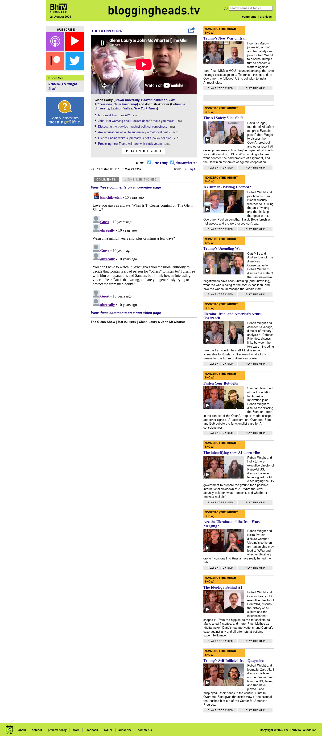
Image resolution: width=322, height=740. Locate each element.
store (76, 730)
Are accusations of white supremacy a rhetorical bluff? (134, 132)
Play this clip (255, 88)
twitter (108, 730)
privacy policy (57, 730)
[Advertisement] (65, 202)
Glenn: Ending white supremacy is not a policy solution (135, 138)
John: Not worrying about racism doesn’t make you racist (136, 120)
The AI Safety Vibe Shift (223, 117)
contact (37, 730)
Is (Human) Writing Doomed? (227, 186)
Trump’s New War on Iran (225, 38)
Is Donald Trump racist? (114, 115)
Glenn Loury (159, 163)
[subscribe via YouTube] (74, 49)
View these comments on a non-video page (126, 187)
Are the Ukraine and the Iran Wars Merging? (231, 523)
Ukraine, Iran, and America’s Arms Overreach (231, 316)
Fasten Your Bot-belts (220, 383)
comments (249, 16)
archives (266, 16)
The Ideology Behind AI (222, 587)
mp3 (192, 169)
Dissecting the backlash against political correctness (133, 126)
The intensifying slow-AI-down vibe (231, 452)
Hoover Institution (154, 100)
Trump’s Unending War (222, 248)
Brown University (127, 100)
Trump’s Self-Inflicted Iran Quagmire (233, 660)
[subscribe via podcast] (56, 49)
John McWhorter (185, 163)
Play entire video (143, 151)
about (22, 730)
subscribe (125, 730)
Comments (106, 179)
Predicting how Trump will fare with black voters (130, 143)
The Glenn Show (107, 30)
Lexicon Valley (121, 108)
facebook (92, 730)
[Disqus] (144, 248)
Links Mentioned (141, 179)
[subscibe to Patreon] (55, 68)
